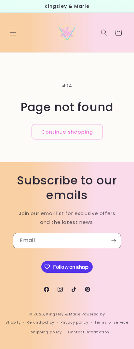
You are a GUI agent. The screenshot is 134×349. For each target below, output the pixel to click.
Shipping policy (46, 332)
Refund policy (40, 322)
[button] (13, 32)
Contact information (88, 332)
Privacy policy (74, 322)
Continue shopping (67, 131)
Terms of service (111, 322)
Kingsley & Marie (63, 314)
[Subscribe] (113, 240)
